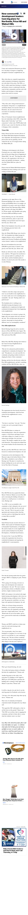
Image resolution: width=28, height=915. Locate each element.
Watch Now (23, 2)
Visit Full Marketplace (20, 742)
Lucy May (9, 62)
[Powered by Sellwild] (23, 826)
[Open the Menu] (2, 2)
